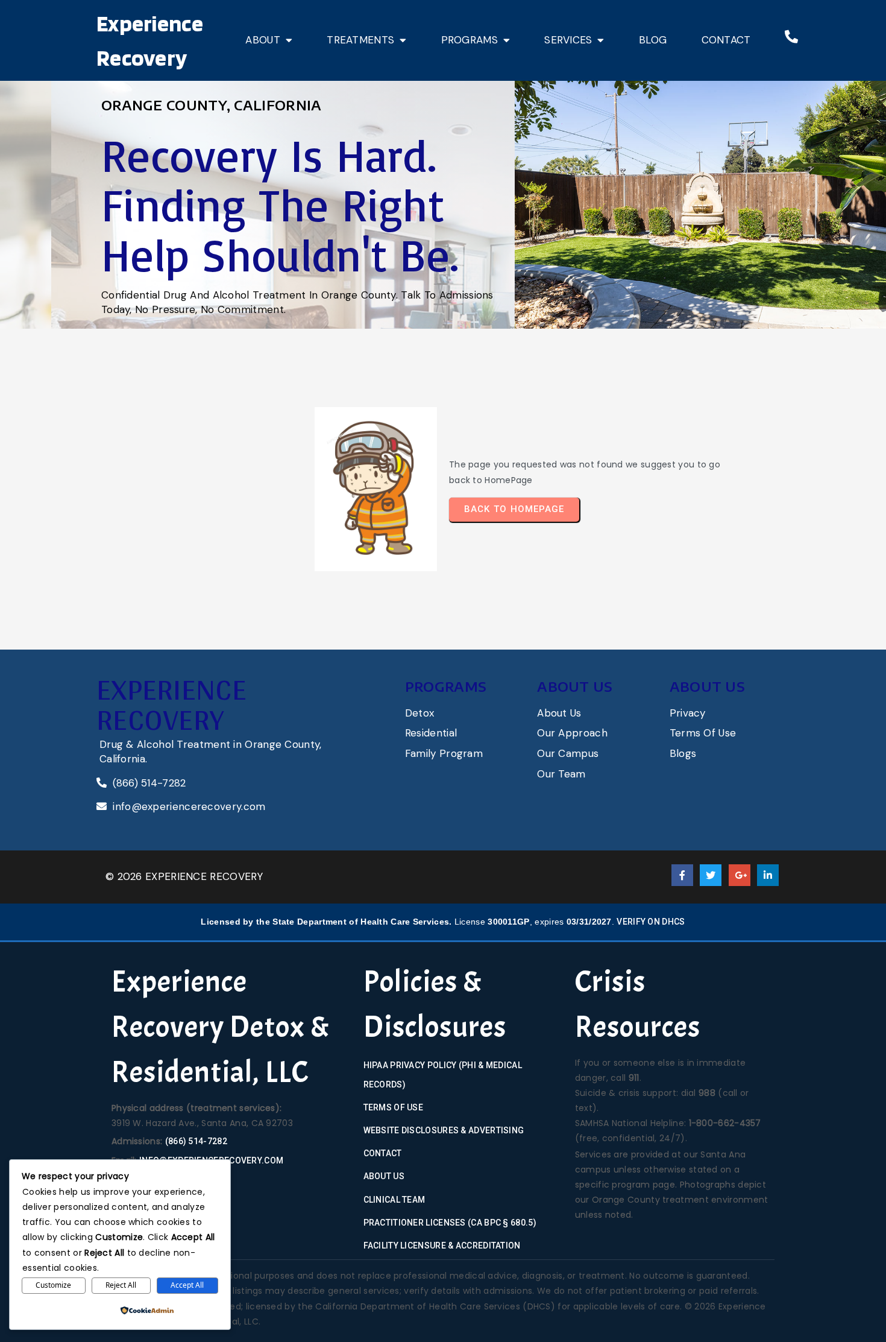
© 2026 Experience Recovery (184, 876)
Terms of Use (393, 1107)
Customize (53, 1285)
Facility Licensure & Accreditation (442, 1245)
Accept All (187, 1285)
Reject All (120, 1285)
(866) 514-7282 (196, 1141)
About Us (383, 1176)
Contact (382, 1153)
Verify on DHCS (651, 921)
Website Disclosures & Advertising (443, 1130)
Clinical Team (394, 1199)
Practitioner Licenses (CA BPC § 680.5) (449, 1222)
